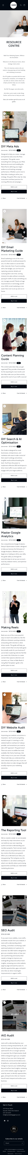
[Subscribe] (22, 1143)
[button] (3, 5)
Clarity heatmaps (15, 753)
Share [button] (4, 198)
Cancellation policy (11, 1151)
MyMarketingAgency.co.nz (13, 1149)
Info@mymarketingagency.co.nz (11, 1115)
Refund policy (10, 1153)
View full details (21, 198)
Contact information (21, 1151)
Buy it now (14, 191)
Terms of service (18, 1153)
